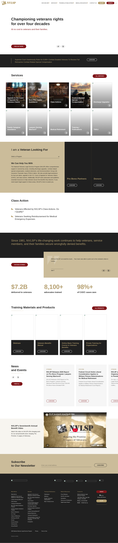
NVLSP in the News (65, 496)
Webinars (46, 496)
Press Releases (64, 494)
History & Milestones (15, 516)
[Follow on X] (99, 507)
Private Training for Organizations (48, 499)
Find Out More (18, 46)
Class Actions (14, 501)
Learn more (92, 59)
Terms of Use (44, 531)
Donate (110, 3)
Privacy (36, 531)
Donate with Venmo (101, 497)
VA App (101, 3)
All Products (99, 308)
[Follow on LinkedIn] (96, 507)
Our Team (13, 513)
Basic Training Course (49, 501)
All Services (100, 76)
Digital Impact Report (65, 502)
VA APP (101, 500)
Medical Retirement (32, 513)
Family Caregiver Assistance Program (17, 509)
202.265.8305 (84, 500)
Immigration (30, 521)
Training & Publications (66, 3)
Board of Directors (15, 512)
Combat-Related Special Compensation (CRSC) (33, 503)
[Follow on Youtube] (103, 507)
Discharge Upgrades (32, 506)
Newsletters (63, 498)
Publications (46, 494)
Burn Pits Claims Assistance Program (17, 506)
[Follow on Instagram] (106, 507)
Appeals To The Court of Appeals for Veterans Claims (17, 497)
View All (17, 383)
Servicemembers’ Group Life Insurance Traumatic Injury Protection (34, 518)
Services (54, 3)
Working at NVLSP (15, 517)
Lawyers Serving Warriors (17, 499)
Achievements (14, 523)
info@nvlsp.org (84, 502)
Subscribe (100, 465)
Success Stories (19, 264)
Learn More (18, 351)
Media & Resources (81, 3)
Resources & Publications (66, 500)
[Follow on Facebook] (101, 507)
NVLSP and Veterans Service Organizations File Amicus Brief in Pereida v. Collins (58, 374)
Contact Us (93, 3)
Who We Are (45, 3)
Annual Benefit (14, 526)
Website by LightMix (14, 536)
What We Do (14, 494)
